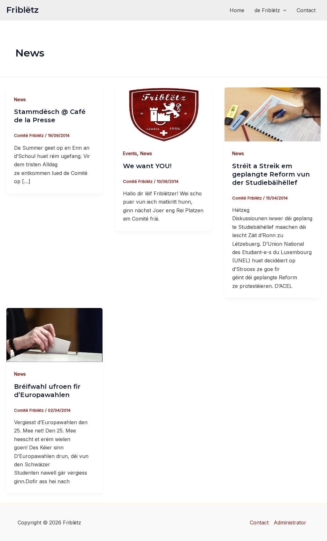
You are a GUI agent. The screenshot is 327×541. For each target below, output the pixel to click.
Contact (306, 10)
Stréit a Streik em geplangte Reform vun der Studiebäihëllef (271, 174)
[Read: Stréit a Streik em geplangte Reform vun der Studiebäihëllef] (272, 114)
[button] (283, 10)
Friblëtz (22, 10)
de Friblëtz (267, 10)
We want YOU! (147, 166)
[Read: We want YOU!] (163, 114)
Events (130, 153)
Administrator (290, 522)
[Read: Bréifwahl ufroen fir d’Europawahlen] (54, 334)
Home (237, 10)
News (20, 99)
